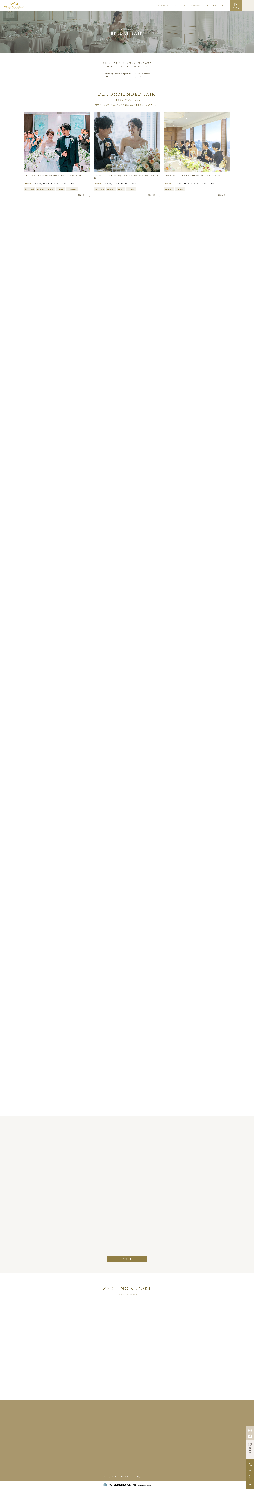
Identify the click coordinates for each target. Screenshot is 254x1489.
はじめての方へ (162, 1420)
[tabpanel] (112, 1195)
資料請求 (250, 1452)
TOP (117, 1416)
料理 (206, 5)
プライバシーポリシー (185, 1425)
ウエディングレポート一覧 (127, 1385)
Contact (181, 1437)
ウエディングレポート (124, 1420)
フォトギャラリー (144, 1420)
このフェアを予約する (141, 459)
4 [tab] (131, 1250)
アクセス (130, 1425)
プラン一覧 (127, 1259)
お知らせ (118, 1425)
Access (146, 1437)
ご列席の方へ (177, 1420)
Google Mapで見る (72, 1438)
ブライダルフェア (163, 5)
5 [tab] (135, 1250)
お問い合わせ (166, 1425)
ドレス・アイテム (219, 5)
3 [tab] (127, 1250)
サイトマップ (203, 1425)
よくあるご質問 (193, 1420)
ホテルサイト (162, 1469)
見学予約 (153, 1425)
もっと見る (127, 1093)
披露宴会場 (196, 5)
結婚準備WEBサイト (175, 1463)
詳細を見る (178, 386)
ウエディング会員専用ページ (152, 1463)
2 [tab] (123, 1250)
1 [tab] (119, 1250)
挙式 (185, 5)
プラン (177, 5)
